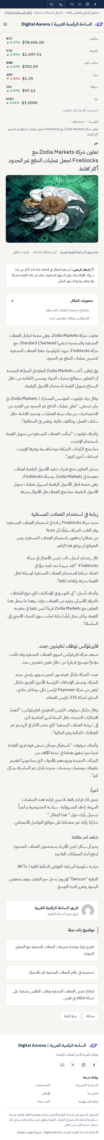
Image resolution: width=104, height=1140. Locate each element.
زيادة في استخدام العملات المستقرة (67, 310)
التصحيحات (42, 1085)
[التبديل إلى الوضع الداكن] (61, 4)
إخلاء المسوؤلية (73, 807)
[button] (52, 209)
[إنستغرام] (87, 4)
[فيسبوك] (95, 4)
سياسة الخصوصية (43, 807)
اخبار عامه (78, 121)
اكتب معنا (44, 1101)
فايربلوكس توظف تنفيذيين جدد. (69, 318)
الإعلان (46, 1093)
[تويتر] (79, 4)
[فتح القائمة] (5, 24)
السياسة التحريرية (87, 1085)
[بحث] (51, 4)
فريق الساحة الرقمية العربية (76, 252)
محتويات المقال (81, 300)
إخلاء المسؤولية (88, 1101)
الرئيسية (93, 121)
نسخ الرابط (70, 1016)
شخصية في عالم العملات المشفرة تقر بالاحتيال (61, 972)
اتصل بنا (93, 1093)
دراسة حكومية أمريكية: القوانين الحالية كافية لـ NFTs (58, 867)
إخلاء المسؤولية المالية (18, 12)
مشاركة (90, 1016)
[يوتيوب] (72, 4)
